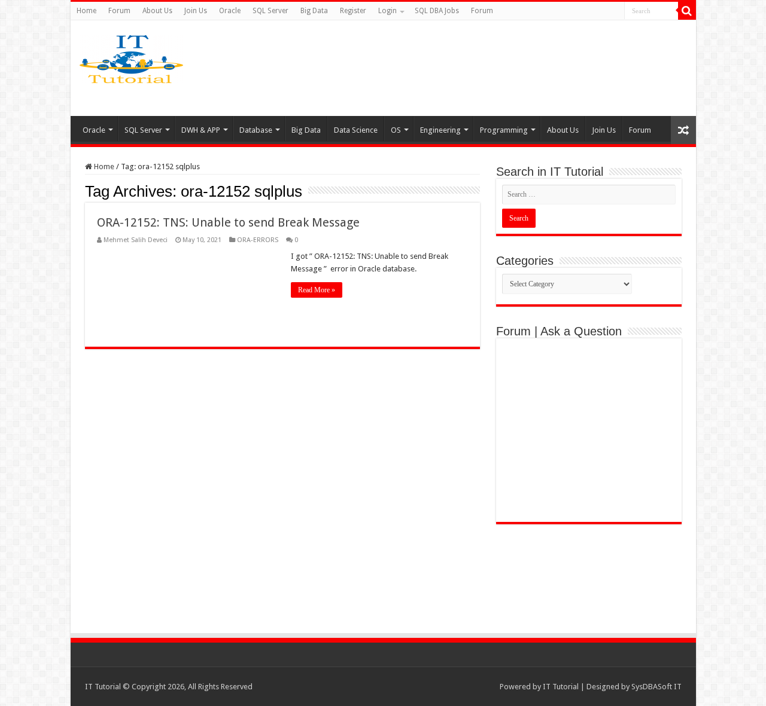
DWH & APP (200, 130)
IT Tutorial (561, 686)
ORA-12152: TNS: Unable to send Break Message (228, 222)
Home (86, 11)
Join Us (195, 11)
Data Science (356, 130)
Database (255, 130)
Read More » (316, 290)
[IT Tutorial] (131, 56)
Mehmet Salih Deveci (136, 240)
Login (387, 11)
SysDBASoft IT (656, 686)
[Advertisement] (477, 68)
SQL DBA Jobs (437, 11)
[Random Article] (683, 130)
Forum (119, 11)
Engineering (440, 130)
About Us (157, 11)
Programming (504, 130)
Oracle (230, 11)
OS (396, 130)
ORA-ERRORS (257, 240)
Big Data (314, 11)
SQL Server (270, 11)
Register (353, 11)
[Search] (687, 11)
